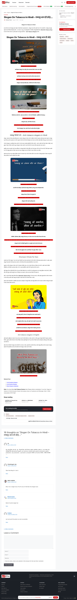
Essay (61, 42)
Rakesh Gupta (11, 496)
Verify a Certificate (24, 591)
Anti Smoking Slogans (12, 382)
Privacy (65, 598)
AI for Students (48, 6)
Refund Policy (3, 593)
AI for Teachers (58, 6)
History (67, 36)
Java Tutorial (60, 586)
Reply (7, 457)
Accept (55, 597)
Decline (50, 597)
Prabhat (10, 513)
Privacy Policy (3, 591)
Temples (67, 40)
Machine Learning (13, 6)
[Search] (62, 2)
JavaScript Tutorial (61, 588)
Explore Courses (70, 2)
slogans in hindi (31, 415)
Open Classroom (42, 584)
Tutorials (27, 2)
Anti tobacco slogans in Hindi (21, 415)
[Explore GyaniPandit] (65, 2)
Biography (62, 36)
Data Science (4, 6)
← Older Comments (8, 438)
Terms (68, 598)
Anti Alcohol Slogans (12, 384)
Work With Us (4, 588)
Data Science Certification (25, 584)
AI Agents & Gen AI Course (34, 6)
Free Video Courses (62, 589)
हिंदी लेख (59, 591)
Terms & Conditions (5, 589)
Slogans (8, 12)
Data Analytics (22, 6)
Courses (14, 2)
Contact (2, 586)
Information (62, 40)
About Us (3, 584)
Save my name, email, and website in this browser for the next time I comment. (24, 561)
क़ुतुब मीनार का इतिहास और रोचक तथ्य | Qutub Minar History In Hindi (40, 421)
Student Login (42, 586)
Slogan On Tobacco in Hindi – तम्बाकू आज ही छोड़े (66, 13)
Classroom (21, 2)
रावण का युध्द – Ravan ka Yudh (11, 418)
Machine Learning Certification (26, 586)
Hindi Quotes (70, 38)
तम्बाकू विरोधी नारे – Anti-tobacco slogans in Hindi (65, 16)
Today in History (63, 38)
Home (5, 12)
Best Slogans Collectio (12, 386)
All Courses (22, 589)
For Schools (41, 588)
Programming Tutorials (62, 584)
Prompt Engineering (69, 6)
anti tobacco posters (10, 415)
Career (72, 40)
